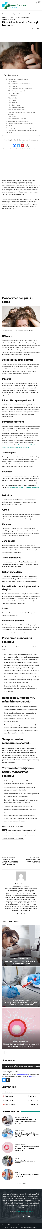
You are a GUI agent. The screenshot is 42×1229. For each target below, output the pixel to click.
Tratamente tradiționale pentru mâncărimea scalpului (21, 131)
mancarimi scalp (22, 833)
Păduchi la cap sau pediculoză (22, 88)
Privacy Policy (32, 1076)
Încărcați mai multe (20, 1183)
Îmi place (35, 1092)
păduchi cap (6, 835)
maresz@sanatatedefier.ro (24, 1211)
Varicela (14, 102)
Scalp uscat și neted (19, 119)
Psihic (17, 1158)
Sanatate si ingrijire (12, 14)
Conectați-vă (34, 1096)
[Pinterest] (21, 913)
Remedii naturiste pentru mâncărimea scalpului (19, 124)
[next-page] (6, 1052)
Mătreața (14, 81)
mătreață (31, 833)
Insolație (14, 86)
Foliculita (14, 98)
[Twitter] (18, 144)
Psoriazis (14, 95)
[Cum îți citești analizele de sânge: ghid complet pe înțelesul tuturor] (21, 986)
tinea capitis (19, 838)
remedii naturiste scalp (28, 835)
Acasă (4, 14)
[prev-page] (3, 1052)
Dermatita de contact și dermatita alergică (21, 113)
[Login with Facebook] (4, 1080)
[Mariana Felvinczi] (21, 876)
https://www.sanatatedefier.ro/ (21, 886)
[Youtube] (29, 1216)
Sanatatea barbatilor (25, 14)
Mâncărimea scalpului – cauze (18, 79)
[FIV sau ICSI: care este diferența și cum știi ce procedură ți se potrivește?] (21, 1028)
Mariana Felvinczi (29, 149)
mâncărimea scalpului (9, 833)
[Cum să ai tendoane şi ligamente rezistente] (7, 1174)
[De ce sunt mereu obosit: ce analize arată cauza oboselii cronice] (21, 945)
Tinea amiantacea (18, 107)
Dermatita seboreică (18, 91)
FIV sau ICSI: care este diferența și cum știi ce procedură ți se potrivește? (21, 1045)
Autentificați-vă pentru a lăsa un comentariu (21, 1066)
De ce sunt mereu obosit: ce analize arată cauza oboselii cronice (21, 962)
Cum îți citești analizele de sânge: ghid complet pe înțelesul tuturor (21, 1004)
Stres (14, 116)
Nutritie (17, 1172)
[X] (24, 913)
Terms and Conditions (22, 1074)
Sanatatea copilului (9, 19)
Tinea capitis (16, 93)
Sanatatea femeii (23, 17)
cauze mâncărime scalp (14, 830)
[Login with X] (8, 1080)
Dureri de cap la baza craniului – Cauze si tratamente (33, 861)
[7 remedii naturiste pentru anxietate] (7, 1161)
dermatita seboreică (29, 830)
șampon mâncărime (8, 838)
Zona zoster (16, 105)
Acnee (14, 100)
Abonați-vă (34, 1104)
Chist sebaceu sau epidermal (21, 84)
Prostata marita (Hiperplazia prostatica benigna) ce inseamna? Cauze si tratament (10, 862)
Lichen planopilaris (18, 110)
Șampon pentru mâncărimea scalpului (21, 128)
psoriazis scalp (16, 835)
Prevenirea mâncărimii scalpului (18, 121)
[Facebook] (14, 144)
